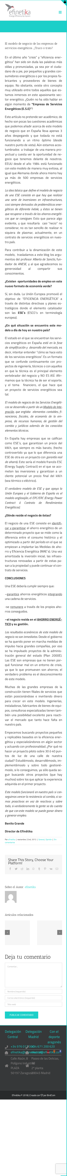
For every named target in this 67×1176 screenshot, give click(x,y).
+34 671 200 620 (43, 1046)
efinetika (11, 839)
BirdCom (51, 1095)
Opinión (49, 839)
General (41, 839)
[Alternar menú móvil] (60, 12)
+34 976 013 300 (22, 1046)
